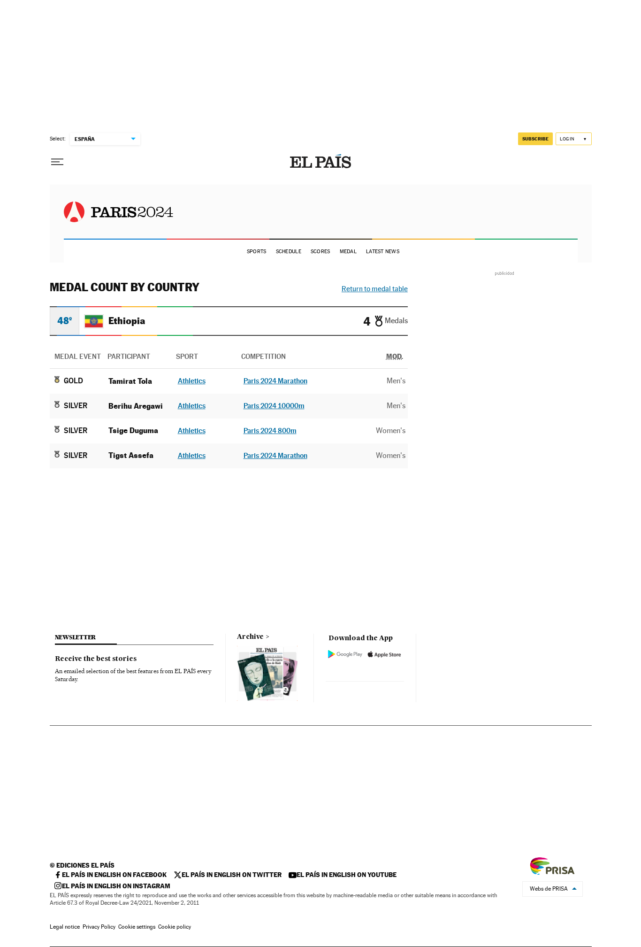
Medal (348, 251)
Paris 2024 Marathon (275, 381)
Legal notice (65, 927)
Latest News (382, 251)
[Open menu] (57, 162)
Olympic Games (118, 211)
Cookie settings (136, 927)
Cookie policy (174, 927)
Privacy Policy (99, 927)
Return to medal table (375, 289)
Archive (250, 637)
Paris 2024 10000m (274, 406)
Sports (257, 251)
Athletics (192, 381)
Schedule (288, 251)
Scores (320, 251)
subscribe (535, 138)
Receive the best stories (96, 659)
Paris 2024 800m (270, 431)
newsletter (75, 637)
